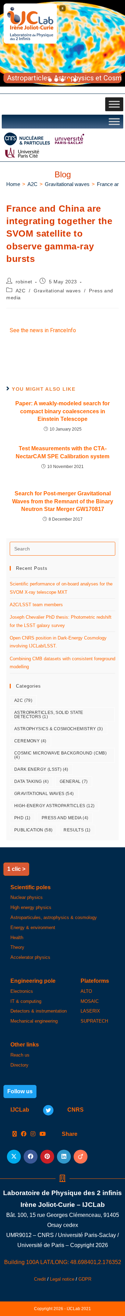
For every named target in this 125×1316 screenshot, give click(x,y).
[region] (62, 43)
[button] (62, 8)
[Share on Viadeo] (81, 1157)
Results (77, 830)
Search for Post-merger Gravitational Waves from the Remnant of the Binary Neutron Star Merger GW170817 (62, 501)
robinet (24, 281)
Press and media (65, 817)
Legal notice (62, 1279)
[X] (14, 1134)
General (74, 781)
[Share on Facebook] (31, 1157)
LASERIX (90, 1011)
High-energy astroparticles (54, 805)
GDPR (84, 1279)
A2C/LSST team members (36, 604)
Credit (40, 1279)
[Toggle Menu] (114, 104)
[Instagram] (33, 1134)
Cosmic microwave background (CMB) (60, 755)
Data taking (31, 781)
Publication (33, 830)
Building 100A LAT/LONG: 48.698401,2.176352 (62, 1262)
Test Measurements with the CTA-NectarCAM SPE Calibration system (62, 452)
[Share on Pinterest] (47, 1157)
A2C (21, 290)
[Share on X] (14, 1157)
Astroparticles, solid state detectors (48, 714)
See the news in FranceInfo (43, 330)
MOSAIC (90, 1001)
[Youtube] (43, 1134)
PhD (22, 817)
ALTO (86, 991)
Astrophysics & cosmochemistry (58, 728)
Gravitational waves (57, 290)
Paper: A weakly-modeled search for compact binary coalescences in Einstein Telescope (62, 411)
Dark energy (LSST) (41, 769)
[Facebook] (23, 1134)
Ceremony (30, 741)
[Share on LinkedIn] (64, 1157)
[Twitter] (48, 1110)
